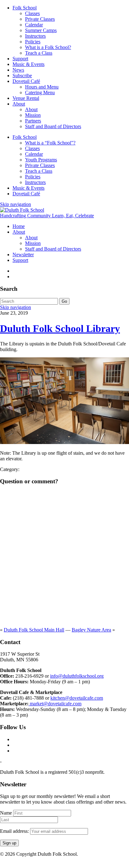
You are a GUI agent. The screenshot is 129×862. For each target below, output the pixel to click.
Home (19, 226)
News (18, 70)
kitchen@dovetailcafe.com (76, 698)
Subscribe (22, 75)
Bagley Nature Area (91, 629)
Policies (32, 41)
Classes (32, 13)
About (19, 103)
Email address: (15, 831)
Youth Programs (41, 159)
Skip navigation (15, 204)
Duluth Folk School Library (60, 328)
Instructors (35, 36)
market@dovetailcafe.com (54, 703)
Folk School (25, 7)
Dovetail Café (26, 81)
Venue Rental (26, 98)
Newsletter (23, 254)
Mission (33, 115)
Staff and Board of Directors (53, 126)
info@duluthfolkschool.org (77, 676)
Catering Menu (40, 92)
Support (20, 58)
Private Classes (40, 19)
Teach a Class (38, 53)
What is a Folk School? (48, 47)
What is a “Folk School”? (50, 142)
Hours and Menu (42, 86)
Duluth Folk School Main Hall (34, 629)
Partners (33, 120)
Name (6, 813)
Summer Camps (41, 30)
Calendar (34, 24)
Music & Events (28, 64)
